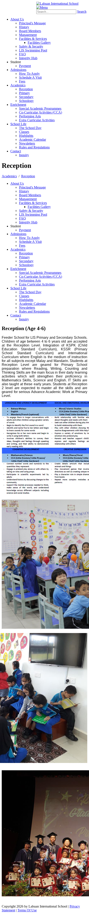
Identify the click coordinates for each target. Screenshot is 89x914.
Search (81, 11)
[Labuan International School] (57, 3)
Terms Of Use (27, 910)
